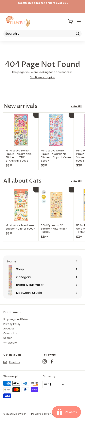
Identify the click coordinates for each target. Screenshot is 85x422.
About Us (9, 328)
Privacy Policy (12, 324)
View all (76, 106)
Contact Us (10, 333)
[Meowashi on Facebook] (52, 361)
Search (7, 338)
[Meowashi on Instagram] (44, 361)
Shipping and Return (16, 319)
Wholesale (10, 342)
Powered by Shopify (44, 414)
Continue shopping (42, 77)
